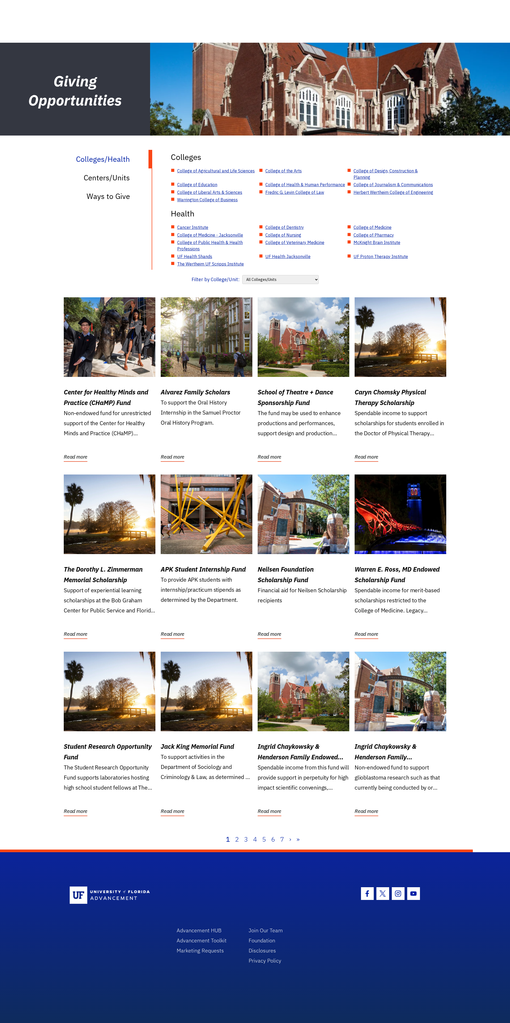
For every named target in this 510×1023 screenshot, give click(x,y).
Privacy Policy (265, 960)
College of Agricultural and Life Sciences (216, 170)
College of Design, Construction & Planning (386, 174)
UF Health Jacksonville (288, 256)
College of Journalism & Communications (393, 184)
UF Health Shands (194, 256)
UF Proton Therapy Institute (381, 256)
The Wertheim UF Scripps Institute (210, 264)
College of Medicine (373, 227)
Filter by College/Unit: (216, 279)
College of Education (197, 184)
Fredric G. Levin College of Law (294, 192)
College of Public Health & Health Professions (210, 245)
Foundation (262, 940)
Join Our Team (266, 930)
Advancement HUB (199, 930)
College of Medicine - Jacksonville (210, 235)
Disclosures (262, 950)
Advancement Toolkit (202, 940)
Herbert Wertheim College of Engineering (393, 192)
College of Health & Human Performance (305, 184)
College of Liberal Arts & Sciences (209, 192)
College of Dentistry (284, 227)
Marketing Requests (200, 950)
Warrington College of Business (207, 199)
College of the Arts (283, 170)
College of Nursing (283, 235)
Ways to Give (108, 196)
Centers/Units (107, 177)
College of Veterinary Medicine (294, 242)
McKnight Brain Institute (377, 242)
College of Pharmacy (374, 235)
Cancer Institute (192, 227)
